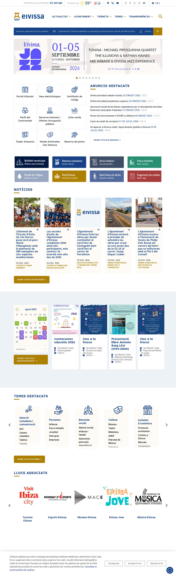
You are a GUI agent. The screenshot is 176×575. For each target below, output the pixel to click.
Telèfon (23, 440)
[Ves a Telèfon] (113, 3)
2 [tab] (80, 78)
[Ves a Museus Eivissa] (88, 496)
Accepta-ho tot (134, 563)
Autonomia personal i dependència (85, 442)
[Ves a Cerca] (160, 16)
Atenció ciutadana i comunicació (27, 421)
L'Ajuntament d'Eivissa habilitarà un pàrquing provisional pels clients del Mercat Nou (86, 31)
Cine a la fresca (89, 340)
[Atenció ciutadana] (69, 162)
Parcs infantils (56, 428)
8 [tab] (99, 78)
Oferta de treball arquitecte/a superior (109, 101)
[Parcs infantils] (144, 162)
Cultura (112, 419)
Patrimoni (113, 447)
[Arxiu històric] (107, 162)
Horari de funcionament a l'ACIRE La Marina (112, 115)
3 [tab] (83, 78)
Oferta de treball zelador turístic (106, 95)
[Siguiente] (166, 421)
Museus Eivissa (87, 517)
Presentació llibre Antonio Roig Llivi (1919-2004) (121, 343)
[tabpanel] (88, 56)
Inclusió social (86, 449)
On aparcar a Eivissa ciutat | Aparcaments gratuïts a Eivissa (120, 127)
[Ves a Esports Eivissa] (58, 496)
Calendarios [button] (20, 349)
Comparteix (37, 230)
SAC (21, 429)
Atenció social (86, 427)
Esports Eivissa (57, 517)
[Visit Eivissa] (69, 176)
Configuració (113, 563)
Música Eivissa (146, 517)
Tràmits (23, 443)
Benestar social (84, 421)
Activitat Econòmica (145, 421)
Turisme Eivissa (28, 519)
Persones (55, 419)
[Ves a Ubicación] (108, 3)
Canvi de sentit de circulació (104, 121)
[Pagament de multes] (144, 176)
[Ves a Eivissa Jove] (118, 496)
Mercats (142, 442)
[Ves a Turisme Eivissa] (29, 496)
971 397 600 (56, 3)
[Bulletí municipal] (31, 162)
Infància (53, 424)
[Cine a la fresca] (94, 319)
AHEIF (111, 436)
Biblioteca (113, 432)
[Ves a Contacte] (117, 3)
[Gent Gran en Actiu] (107, 176)
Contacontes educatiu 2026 (64, 340)
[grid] (31, 328)
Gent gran (54, 436)
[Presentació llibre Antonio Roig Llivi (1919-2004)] (122, 319)
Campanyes (144, 446)
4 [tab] (86, 78)
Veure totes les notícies (30, 279)
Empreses (54, 439)
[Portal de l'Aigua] (31, 176)
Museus (112, 424)
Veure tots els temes (28, 459)
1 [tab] (77, 78)
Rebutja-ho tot (156, 563)
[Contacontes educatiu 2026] (65, 319)
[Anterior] (9, 421)
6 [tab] (93, 78)
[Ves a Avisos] (157, 31)
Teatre (111, 428)
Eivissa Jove (116, 517)
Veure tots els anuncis (106, 140)
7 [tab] (96, 78)
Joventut (53, 432)
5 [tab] (89, 78)
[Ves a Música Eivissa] (147, 496)
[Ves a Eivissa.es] (29, 16)
